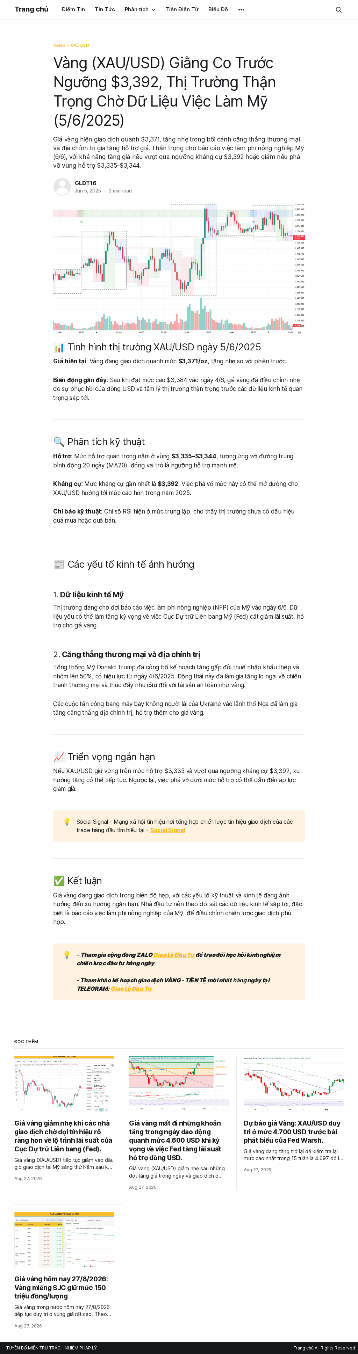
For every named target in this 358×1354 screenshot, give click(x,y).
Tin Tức (105, 9)
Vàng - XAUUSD (71, 45)
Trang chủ (31, 9)
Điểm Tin (73, 9)
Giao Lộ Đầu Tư (174, 954)
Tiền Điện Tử (182, 9)
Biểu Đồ (218, 9)
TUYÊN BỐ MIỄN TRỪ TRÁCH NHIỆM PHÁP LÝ (51, 1348)
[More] (241, 9)
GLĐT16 (85, 183)
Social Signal (167, 830)
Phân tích (137, 9)
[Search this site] (338, 9)
